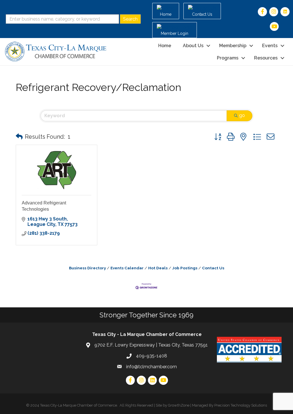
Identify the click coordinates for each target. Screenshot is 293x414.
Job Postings (184, 268)
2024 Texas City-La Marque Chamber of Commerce (73, 405)
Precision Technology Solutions (240, 405)
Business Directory (87, 268)
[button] (19, 137)
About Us (193, 45)
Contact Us (213, 268)
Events (270, 45)
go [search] (242, 115)
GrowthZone (178, 405)
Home (164, 45)
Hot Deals (158, 268)
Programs (227, 58)
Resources (266, 58)
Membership (232, 45)
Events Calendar (127, 268)
